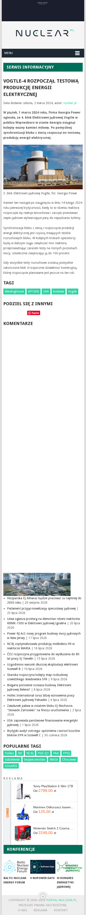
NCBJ (30, 753)
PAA (56, 753)
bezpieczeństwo (34, 759)
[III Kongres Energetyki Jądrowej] (69, 867)
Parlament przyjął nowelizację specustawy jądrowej (41, 608)
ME (20, 753)
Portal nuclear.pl (61, 900)
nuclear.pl (70, 103)
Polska (9, 753)
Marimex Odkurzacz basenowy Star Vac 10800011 (53, 807)
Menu (8, 53)
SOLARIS (11, 766)
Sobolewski (12, 759)
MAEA (54, 759)
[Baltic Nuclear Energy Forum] (16, 867)
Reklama (40, 910)
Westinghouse (14, 291)
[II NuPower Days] (42, 867)
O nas (22, 910)
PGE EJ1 (43, 753)
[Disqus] (42, 389)
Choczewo (69, 759)
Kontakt (61, 910)
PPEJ (66, 753)
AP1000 (33, 291)
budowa (58, 291)
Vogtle (72, 291)
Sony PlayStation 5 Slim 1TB (53, 786)
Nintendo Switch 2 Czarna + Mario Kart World (53, 828)
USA (46, 291)
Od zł (44, 790)
